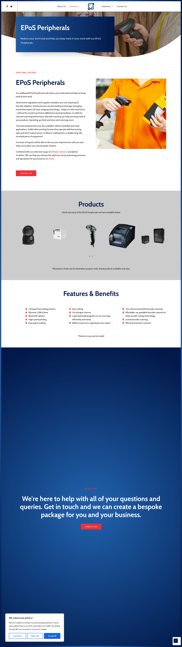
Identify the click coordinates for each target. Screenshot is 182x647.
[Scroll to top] (176, 640)
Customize (17, 636)
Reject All (35, 636)
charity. (51, 159)
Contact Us (122, 6)
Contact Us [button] (26, 173)
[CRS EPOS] (91, 6)
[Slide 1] (89, 256)
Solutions (106, 6)
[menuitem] (7, 6)
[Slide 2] (92, 256)
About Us (62, 6)
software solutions (59, 152)
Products (74, 6)
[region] (34, 628)
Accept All (52, 636)
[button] (7, 6)
